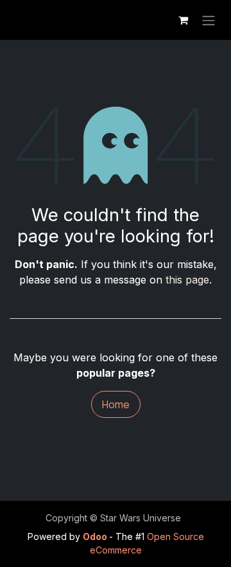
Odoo (96, 536)
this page (187, 279)
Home (116, 404)
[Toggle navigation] (208, 19)
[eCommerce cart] (183, 20)
